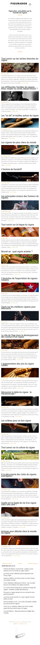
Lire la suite (25, 83)
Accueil (20, 563)
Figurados (16, 622)
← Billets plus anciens (6, 563)
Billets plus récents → (33, 563)
